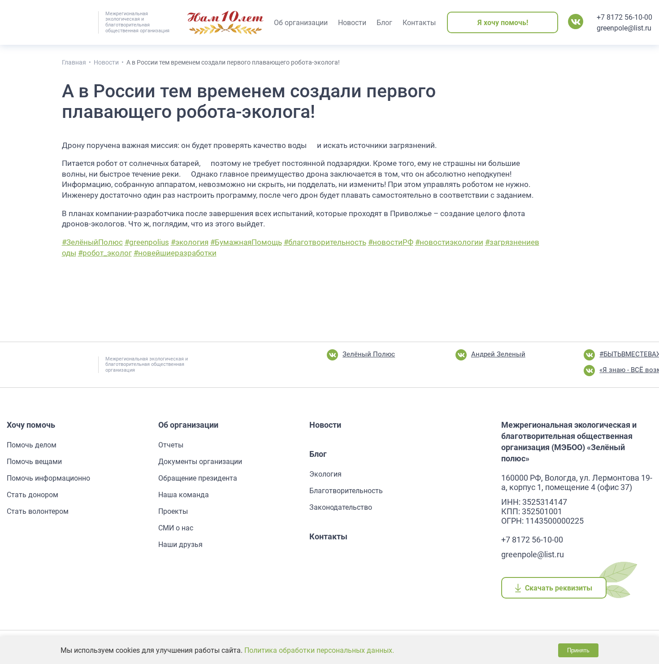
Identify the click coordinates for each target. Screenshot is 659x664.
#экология (189, 242)
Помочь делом (31, 445)
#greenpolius (147, 242)
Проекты (173, 511)
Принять (578, 650)
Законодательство (340, 507)
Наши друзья (180, 544)
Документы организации (200, 461)
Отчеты (170, 445)
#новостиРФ (390, 242)
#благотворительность (325, 242)
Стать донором (32, 494)
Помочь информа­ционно (48, 478)
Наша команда (183, 494)
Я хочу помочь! (502, 22)
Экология (325, 474)
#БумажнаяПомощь (246, 242)
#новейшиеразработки (175, 252)
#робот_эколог (105, 252)
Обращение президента (197, 478)
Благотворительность (346, 490)
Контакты (328, 536)
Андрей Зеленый (498, 354)
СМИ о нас (175, 528)
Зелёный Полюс (369, 354)
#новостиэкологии (449, 242)
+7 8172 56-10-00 (624, 17)
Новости (325, 425)
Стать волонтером (38, 511)
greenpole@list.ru (624, 28)
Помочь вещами (34, 461)
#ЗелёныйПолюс (92, 242)
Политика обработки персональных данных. (319, 650)
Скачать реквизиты (559, 588)
